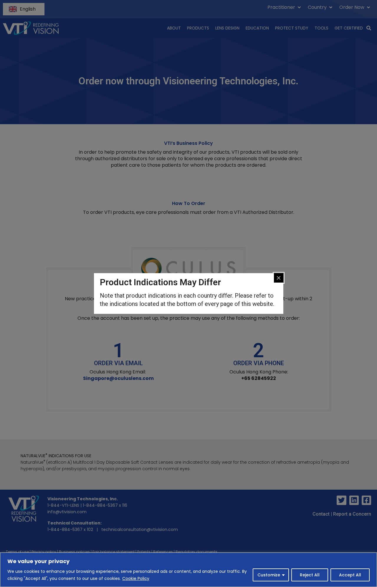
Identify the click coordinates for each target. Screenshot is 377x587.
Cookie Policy (135, 578)
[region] (188, 569)
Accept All (350, 575)
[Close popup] (278, 278)
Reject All (310, 575)
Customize (268, 575)
